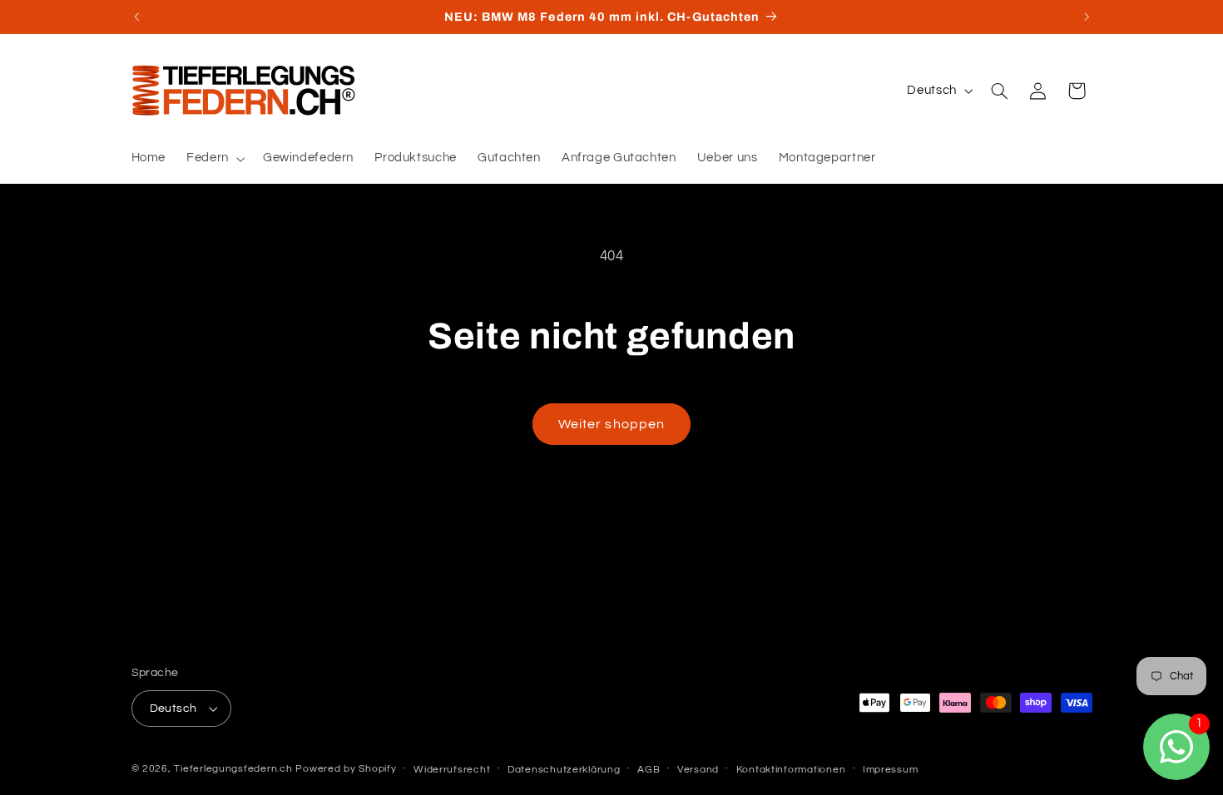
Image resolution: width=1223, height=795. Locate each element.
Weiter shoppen (611, 424)
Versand (698, 769)
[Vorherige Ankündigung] (136, 16)
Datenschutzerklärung (564, 769)
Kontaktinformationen (791, 769)
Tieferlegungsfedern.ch (233, 768)
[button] (214, 159)
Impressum (890, 769)
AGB (648, 769)
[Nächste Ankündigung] (1086, 16)
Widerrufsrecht (451, 769)
